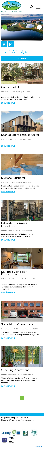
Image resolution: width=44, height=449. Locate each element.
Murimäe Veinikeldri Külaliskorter (14, 273)
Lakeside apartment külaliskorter (14, 225)
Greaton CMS (39, 446)
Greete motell (10, 87)
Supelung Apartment (15, 370)
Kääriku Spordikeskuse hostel (20, 135)
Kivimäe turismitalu (14, 178)
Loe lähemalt (8, 103)
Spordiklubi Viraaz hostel (17, 324)
